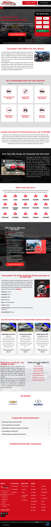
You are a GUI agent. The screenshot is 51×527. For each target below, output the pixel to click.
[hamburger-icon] (1, 8)
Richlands (25, 217)
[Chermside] (35, 204)
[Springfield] (25, 195)
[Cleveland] (45, 213)
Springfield (25, 199)
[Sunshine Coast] (15, 204)
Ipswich (5, 199)
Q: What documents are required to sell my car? (14, 434)
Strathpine (15, 217)
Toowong (46, 207)
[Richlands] (25, 213)
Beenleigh (46, 199)
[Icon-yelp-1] (4, 516)
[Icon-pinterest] (2, 516)
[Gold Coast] (5, 213)
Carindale (36, 199)
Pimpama (36, 217)
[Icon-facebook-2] (2, 513)
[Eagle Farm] (25, 204)
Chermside (35, 207)
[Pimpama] (35, 213)
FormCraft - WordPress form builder (42, 38)
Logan (15, 199)
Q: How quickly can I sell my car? (10, 431)
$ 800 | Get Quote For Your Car (8, 350)
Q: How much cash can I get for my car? (12, 422)
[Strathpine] (15, 213)
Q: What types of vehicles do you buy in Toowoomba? (15, 428)
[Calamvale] (5, 204)
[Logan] (15, 195)
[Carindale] (35, 195)
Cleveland (46, 217)
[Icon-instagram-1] (7, 513)
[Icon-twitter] (4, 513)
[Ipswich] (5, 195)
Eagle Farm (25, 207)
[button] (2, 403)
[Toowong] (45, 204)
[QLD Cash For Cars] (8, 5)
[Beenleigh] (45, 195)
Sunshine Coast (15, 208)
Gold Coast (5, 217)
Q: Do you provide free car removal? (11, 425)
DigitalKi (37, 522)
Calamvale (5, 207)
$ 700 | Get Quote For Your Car (25, 350)
